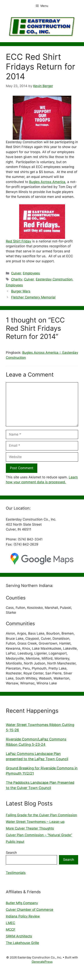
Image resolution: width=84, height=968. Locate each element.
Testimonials (16, 873)
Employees (31, 273)
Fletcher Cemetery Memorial (33, 297)
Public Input (15, 842)
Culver (16, 273)
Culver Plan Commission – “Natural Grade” (39, 835)
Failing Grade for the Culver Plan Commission (41, 815)
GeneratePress (42, 962)
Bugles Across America (47, 182)
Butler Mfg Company (22, 903)
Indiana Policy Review (23, 916)
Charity (16, 279)
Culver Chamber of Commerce (29, 910)
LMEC (10, 923)
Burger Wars (20, 291)
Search (11, 853)
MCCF (10, 929)
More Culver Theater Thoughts (30, 828)
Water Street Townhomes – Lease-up (35, 822)
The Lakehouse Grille (22, 943)
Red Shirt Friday (18, 241)
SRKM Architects (19, 936)
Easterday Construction (54, 279)
